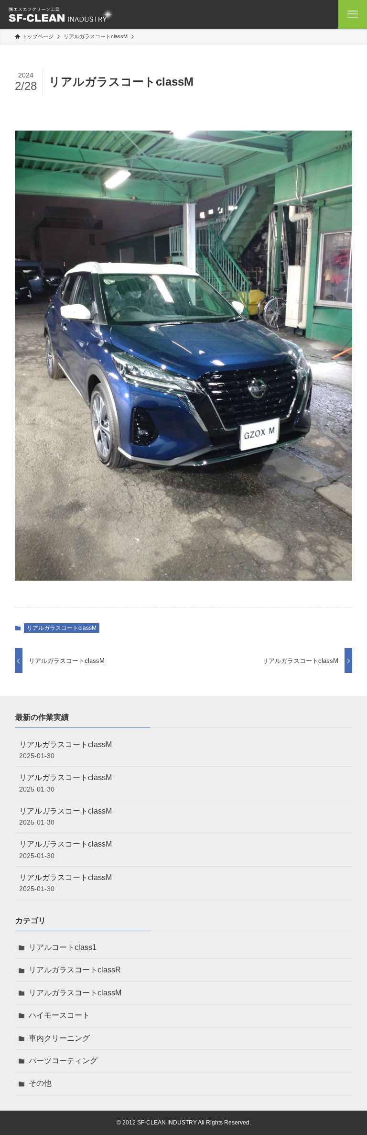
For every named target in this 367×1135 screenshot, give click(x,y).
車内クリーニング (59, 1038)
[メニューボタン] (352, 14)
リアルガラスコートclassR (75, 970)
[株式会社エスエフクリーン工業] (60, 14)
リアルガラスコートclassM (62, 628)
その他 (40, 1083)
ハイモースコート (59, 1015)
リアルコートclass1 (63, 947)
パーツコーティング (63, 1061)
